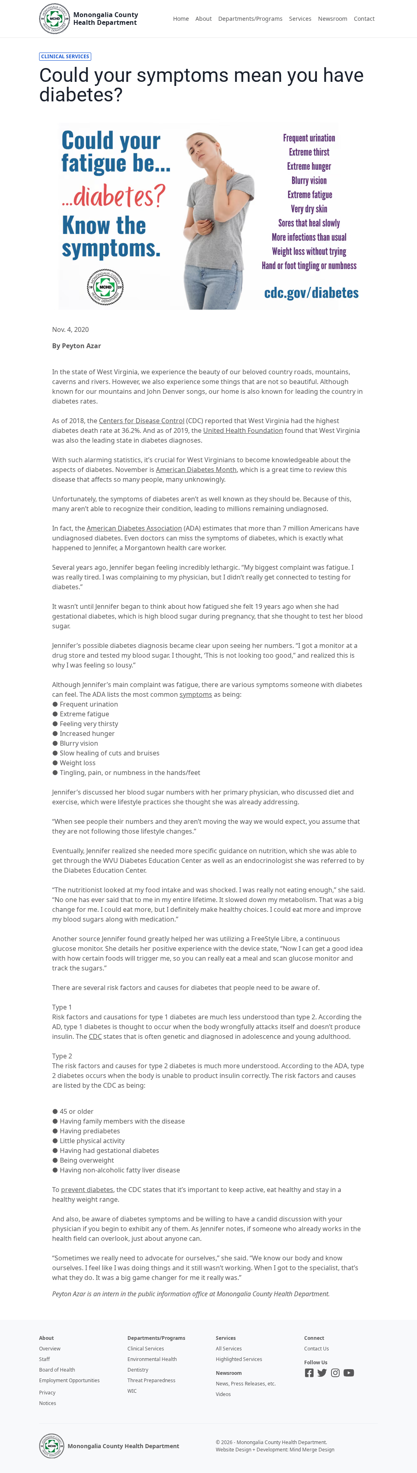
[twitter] (322, 1372)
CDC (95, 1036)
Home (181, 18)
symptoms (196, 694)
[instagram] (335, 1372)
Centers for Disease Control (141, 420)
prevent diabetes (87, 1189)
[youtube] (348, 1372)
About (203, 18)
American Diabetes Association (134, 528)
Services (300, 18)
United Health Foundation (243, 430)
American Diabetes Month (196, 469)
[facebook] (309, 1372)
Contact (364, 18)
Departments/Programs (250, 18)
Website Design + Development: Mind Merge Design (275, 1449)
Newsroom (332, 18)
